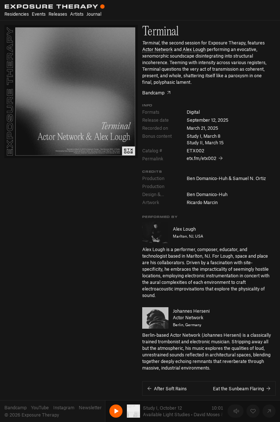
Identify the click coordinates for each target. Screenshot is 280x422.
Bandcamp (15, 407)
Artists (76, 14)
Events (39, 14)
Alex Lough (194, 49)
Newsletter (90, 407)
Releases (57, 14)
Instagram (63, 407)
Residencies (16, 14)
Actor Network (157, 49)
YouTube (40, 407)
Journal (93, 14)
